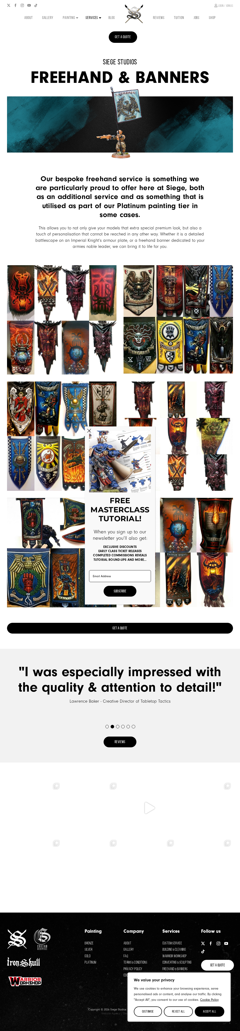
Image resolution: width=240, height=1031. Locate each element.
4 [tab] (122, 726)
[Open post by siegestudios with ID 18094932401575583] (148, 865)
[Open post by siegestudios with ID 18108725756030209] (205, 865)
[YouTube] (29, 5)
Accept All (209, 1011)
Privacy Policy (133, 969)
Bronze (89, 943)
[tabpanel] (120, 684)
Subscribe (120, 591)
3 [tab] (117, 726)
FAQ (126, 956)
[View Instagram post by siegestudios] (57, 829)
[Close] (89, 431)
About (127, 943)
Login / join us (225, 5)
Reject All (178, 1011)
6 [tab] (133, 726)
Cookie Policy (209, 1000)
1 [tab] (107, 726)
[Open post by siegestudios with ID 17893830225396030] (34, 865)
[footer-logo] (17, 931)
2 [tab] (112, 726)
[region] (179, 997)
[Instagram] (22, 5)
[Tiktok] (36, 5)
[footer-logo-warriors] (25, 976)
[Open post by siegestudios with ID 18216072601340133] (91, 808)
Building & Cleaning (174, 949)
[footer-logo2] (42, 930)
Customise (148, 1011)
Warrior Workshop (174, 956)
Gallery (129, 949)
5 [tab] (128, 726)
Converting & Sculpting (177, 962)
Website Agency (110, 1013)
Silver (88, 949)
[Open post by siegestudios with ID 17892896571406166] (91, 865)
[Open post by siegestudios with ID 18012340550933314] (148, 808)
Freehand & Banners (175, 969)
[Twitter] (8, 5)
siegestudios (33, 784)
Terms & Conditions (135, 962)
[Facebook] (15, 5)
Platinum (90, 962)
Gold (87, 956)
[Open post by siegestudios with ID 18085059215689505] (205, 808)
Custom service (172, 943)
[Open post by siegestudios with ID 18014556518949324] (34, 808)
